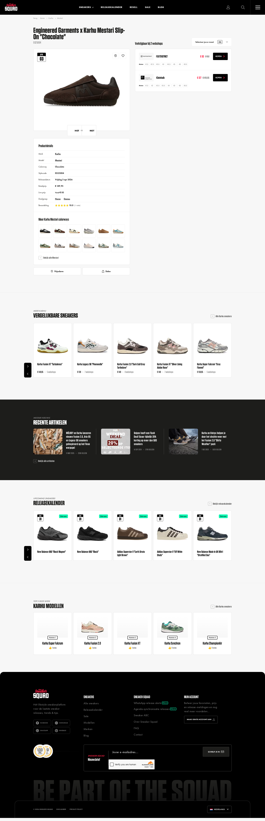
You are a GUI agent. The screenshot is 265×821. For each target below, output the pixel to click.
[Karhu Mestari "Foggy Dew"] (89, 245)
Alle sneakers (91, 703)
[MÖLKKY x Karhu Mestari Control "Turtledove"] (74, 245)
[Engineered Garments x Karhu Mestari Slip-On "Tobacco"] (103, 231)
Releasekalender (111, 7)
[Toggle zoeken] (243, 7)
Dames (67, 198)
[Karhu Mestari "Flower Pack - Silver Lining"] (118, 231)
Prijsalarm (58, 271)
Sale (147, 7)
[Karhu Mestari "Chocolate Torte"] (74, 231)
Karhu (50, 18)
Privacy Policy (76, 809)
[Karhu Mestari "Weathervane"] (118, 245)
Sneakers (85, 7)
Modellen (89, 722)
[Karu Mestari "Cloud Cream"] (59, 231)
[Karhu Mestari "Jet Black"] (45, 231)
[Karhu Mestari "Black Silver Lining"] (59, 245)
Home (42, 18)
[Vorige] (27, 373)
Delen (108, 271)
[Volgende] (27, 366)
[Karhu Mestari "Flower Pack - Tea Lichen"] (45, 245)
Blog (161, 7)
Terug (35, 18)
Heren (58, 198)
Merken (88, 729)
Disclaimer (61, 809)
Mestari (60, 18)
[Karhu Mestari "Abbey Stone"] (103, 245)
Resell (134, 7)
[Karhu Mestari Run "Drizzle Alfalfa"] (89, 231)
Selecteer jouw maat (208, 42)
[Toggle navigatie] (257, 7)
